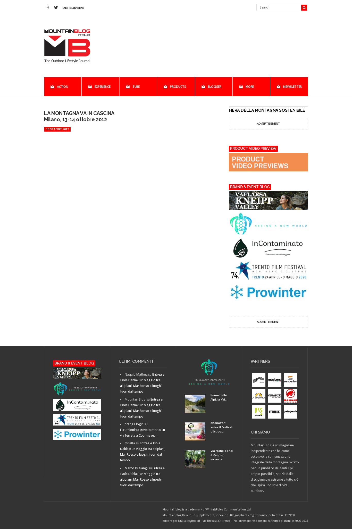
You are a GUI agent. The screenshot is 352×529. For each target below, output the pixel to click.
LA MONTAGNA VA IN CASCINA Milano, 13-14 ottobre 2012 (79, 116)
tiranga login (134, 424)
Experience (103, 86)
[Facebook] (48, 8)
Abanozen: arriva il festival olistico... (221, 427)
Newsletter (292, 86)
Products (178, 86)
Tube (136, 86)
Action (62, 86)
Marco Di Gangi (136, 468)
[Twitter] (56, 8)
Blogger (214, 86)
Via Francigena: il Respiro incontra (222, 455)
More (250, 86)
